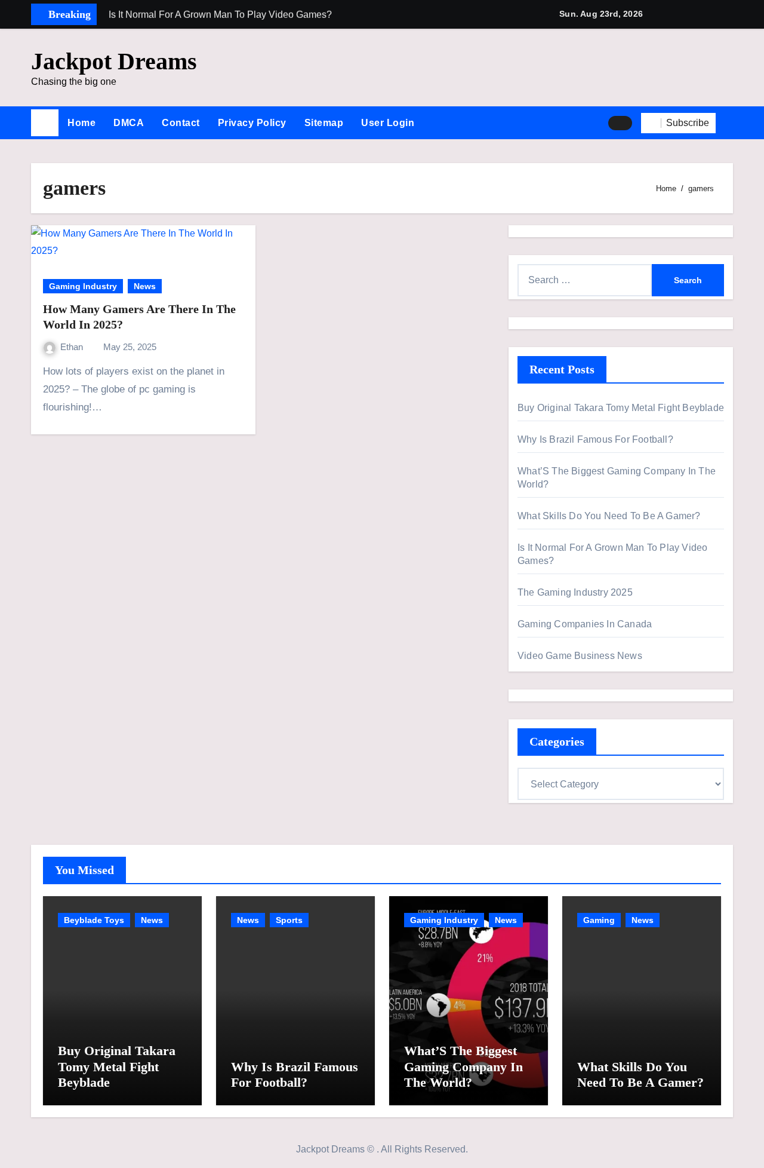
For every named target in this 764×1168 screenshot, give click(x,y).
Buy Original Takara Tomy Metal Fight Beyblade (620, 408)
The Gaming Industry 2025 (575, 592)
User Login (387, 123)
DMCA (128, 123)
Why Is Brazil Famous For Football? (595, 439)
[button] (729, 123)
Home (81, 123)
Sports (289, 920)
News (145, 286)
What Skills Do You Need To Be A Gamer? (609, 516)
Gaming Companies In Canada (584, 624)
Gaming (599, 920)
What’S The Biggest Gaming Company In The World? (463, 1066)
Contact (181, 123)
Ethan (72, 347)
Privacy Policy (252, 123)
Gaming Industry (83, 286)
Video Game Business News (579, 656)
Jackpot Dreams (114, 61)
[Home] (44, 123)
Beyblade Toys (94, 920)
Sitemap (324, 123)
